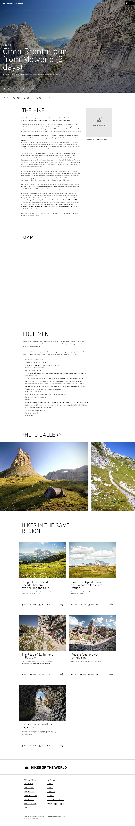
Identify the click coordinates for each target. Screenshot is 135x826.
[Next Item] (125, 476)
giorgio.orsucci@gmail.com (31, 818)
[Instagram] (122, 3)
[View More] (43, 573)
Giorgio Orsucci (40, 816)
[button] (27, 10)
